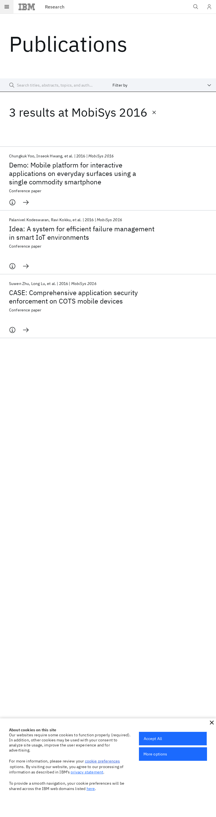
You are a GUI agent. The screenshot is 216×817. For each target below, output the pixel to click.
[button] (212, 723)
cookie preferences (102, 761)
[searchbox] (54, 85)
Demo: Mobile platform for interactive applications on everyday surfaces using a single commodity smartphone (72, 173)
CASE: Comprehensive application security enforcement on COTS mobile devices (73, 296)
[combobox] (162, 85)
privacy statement (87, 772)
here (91, 788)
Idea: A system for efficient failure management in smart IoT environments (81, 233)
